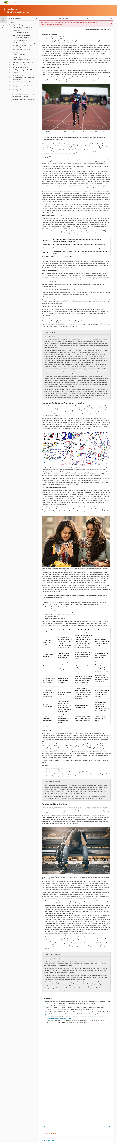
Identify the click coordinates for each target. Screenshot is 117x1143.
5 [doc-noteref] (59, 420)
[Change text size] (111, 18)
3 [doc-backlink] (45, 1011)
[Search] (88, 18)
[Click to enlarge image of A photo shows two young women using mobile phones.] (76, 541)
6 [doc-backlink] (45, 1022)
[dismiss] (111, 24)
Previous (46, 1127)
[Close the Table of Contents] (36, 18)
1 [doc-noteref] (91, 143)
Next (107, 1126)
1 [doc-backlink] (45, 1001)
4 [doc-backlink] (45, 1014)
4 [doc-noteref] (105, 359)
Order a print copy (50, 1133)
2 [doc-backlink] (45, 1007)
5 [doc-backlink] (45, 1020)
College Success (11, 9)
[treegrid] (23, 61)
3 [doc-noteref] (77, 232)
